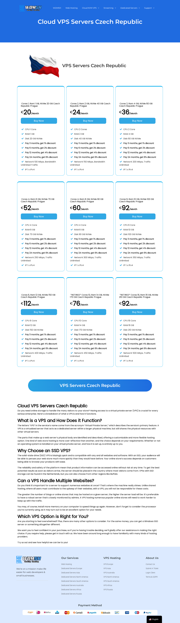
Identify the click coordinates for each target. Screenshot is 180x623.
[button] (90, 8)
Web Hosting (71, 8)
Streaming (108, 8)
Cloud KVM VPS (89, 8)
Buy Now (39, 120)
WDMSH (57, 8)
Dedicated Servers (128, 8)
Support (148, 8)
